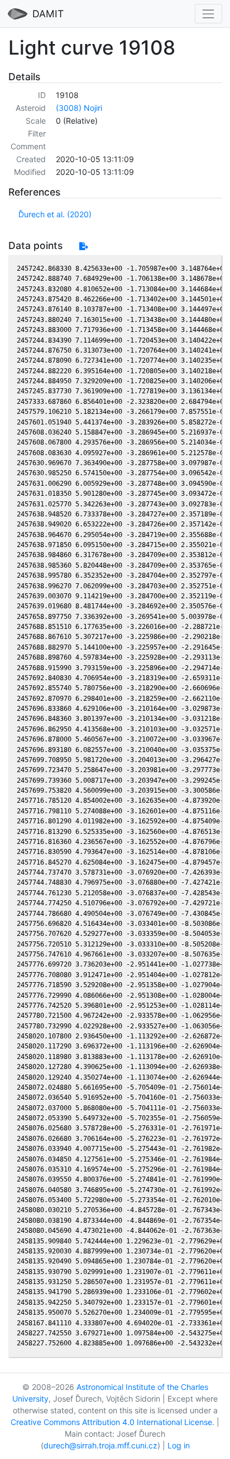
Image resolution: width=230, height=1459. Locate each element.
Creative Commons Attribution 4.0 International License (111, 1422)
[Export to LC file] (83, 246)
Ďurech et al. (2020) (55, 214)
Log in (178, 1445)
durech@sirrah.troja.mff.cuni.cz (100, 1445)
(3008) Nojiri (79, 108)
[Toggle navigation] (208, 13)
